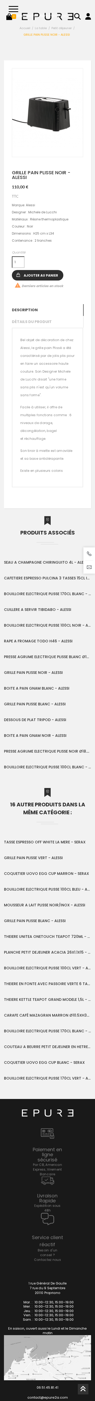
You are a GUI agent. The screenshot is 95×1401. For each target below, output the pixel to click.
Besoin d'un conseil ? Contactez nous (47, 1255)
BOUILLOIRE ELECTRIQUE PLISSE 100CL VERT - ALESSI (47, 968)
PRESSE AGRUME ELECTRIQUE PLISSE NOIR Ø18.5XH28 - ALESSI (47, 751)
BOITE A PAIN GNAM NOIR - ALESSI (35, 735)
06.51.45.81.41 (47, 1387)
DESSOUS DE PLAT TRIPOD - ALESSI (35, 719)
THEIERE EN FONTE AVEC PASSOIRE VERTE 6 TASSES (47, 983)
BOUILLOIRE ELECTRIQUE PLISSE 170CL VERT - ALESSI (47, 1078)
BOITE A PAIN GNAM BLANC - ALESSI (36, 688)
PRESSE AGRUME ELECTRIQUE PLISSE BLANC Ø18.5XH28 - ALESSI (47, 656)
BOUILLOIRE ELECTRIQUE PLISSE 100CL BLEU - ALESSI (47, 889)
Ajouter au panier (41, 275)
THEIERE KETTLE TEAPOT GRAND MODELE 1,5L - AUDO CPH (47, 999)
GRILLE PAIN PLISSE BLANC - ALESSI (35, 704)
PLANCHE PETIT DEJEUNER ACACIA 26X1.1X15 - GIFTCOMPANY (47, 952)
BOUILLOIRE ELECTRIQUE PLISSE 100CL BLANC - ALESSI (47, 767)
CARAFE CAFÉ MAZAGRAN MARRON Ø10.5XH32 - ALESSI (47, 1015)
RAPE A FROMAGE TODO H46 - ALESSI (38, 641)
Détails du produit (32, 321)
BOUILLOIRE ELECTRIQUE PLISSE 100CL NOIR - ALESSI (47, 625)
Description (25, 310)
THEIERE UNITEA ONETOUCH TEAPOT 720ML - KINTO (47, 936)
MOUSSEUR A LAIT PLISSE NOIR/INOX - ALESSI (44, 905)
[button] (9, 16)
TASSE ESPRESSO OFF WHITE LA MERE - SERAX (45, 842)
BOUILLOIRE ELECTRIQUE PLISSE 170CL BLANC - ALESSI (47, 593)
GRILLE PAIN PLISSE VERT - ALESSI (33, 857)
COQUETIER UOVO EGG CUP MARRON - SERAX (46, 873)
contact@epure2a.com (47, 1397)
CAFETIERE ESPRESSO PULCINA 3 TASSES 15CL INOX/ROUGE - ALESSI (47, 578)
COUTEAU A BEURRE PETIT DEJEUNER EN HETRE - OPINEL (47, 1046)
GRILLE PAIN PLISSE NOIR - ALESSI (33, 672)
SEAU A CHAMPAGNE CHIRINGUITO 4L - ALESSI (46, 562)
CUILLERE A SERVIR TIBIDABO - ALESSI (37, 609)
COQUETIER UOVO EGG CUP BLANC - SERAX (44, 1062)
